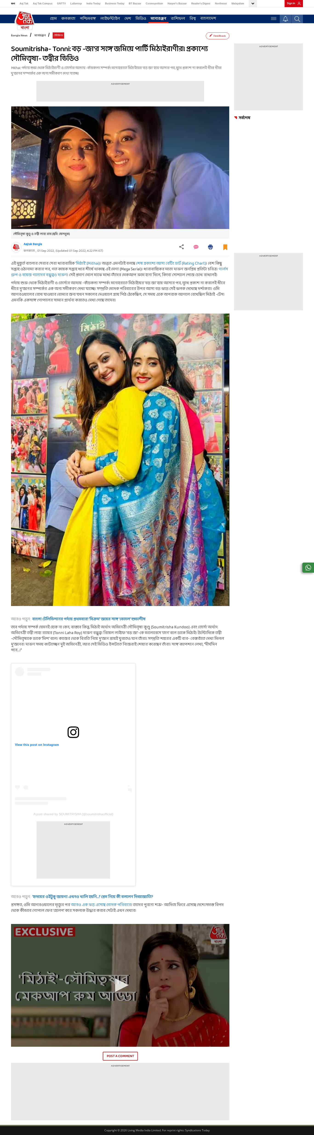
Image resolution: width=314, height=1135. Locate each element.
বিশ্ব (193, 18)
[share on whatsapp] (308, 568)
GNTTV (61, 3)
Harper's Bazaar (177, 3)
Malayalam (237, 3)
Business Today (114, 3)
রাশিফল (178, 18)
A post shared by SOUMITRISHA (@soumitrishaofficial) (73, 814)
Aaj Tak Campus (42, 3)
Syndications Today (197, 1130)
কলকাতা (68, 18)
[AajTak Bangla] (24, 20)
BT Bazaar (135, 3)
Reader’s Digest (200, 3)
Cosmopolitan (154, 3)
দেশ (128, 18)
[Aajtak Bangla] (16, 247)
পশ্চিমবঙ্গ (88, 18)
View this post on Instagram (37, 744)
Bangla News (19, 35)
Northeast (221, 3)
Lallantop (76, 3)
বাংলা (13, 3)
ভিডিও (141, 18)
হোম (53, 18)
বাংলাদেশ (208, 18)
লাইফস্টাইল (110, 18)
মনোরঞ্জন (158, 18)
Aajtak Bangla (33, 244)
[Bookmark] (225, 249)
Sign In (291, 3)
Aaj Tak (24, 3)
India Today (93, 3)
